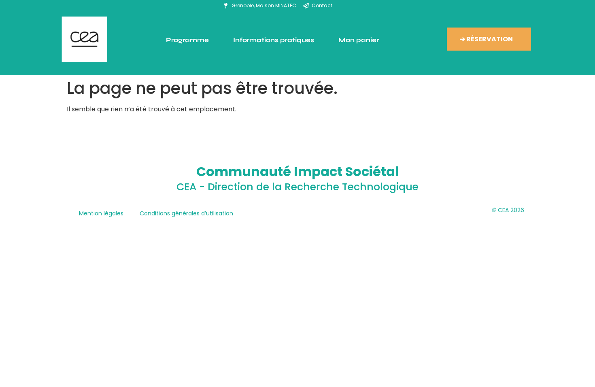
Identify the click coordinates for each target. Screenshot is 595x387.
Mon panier (358, 40)
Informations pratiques (273, 40)
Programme (187, 40)
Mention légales (101, 213)
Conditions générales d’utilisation (186, 213)
